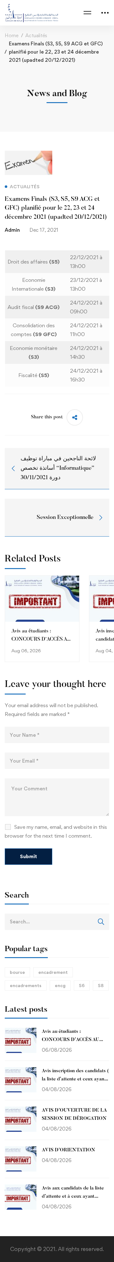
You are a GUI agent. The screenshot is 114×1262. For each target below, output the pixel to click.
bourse (17, 972)
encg (60, 985)
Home (11, 35)
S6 (82, 985)
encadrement (53, 972)
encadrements (25, 985)
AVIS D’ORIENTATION (68, 1150)
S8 (101, 985)
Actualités (36, 35)
